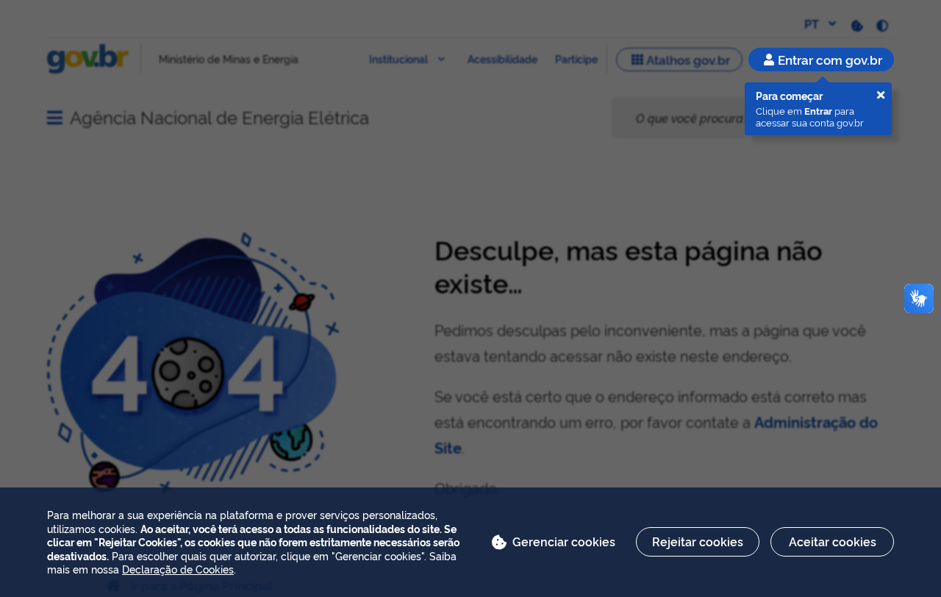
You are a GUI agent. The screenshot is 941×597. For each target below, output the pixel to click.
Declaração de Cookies (178, 569)
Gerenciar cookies (563, 541)
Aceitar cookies (832, 541)
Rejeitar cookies (697, 541)
